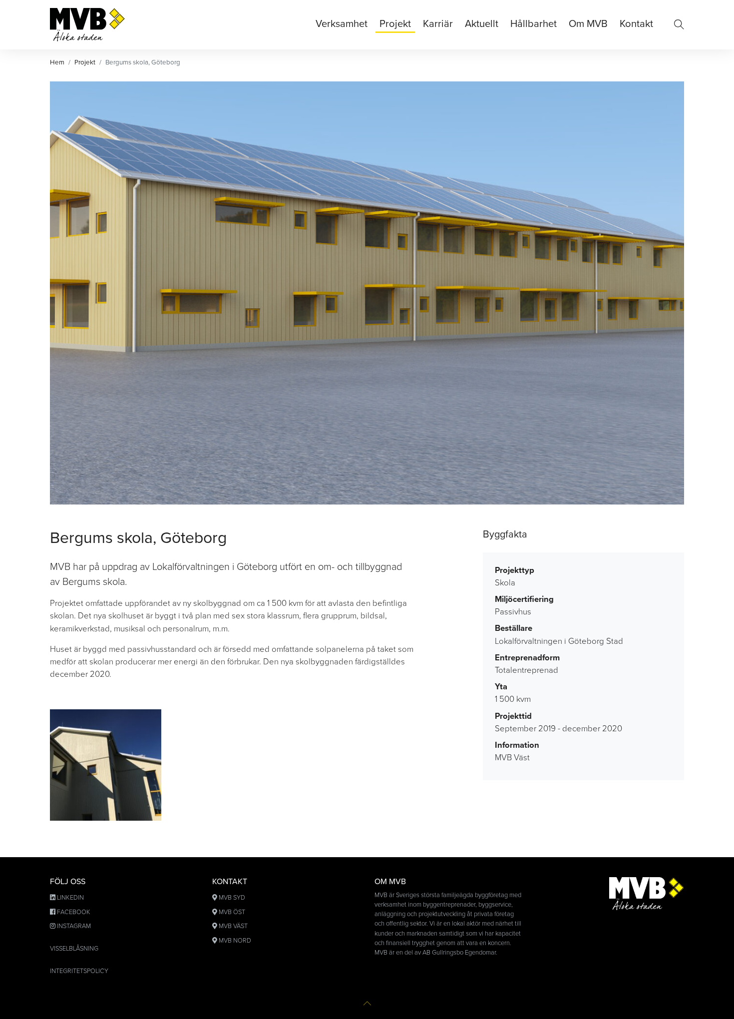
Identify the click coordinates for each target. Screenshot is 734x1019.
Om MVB (588, 24)
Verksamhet (341, 24)
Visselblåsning (74, 949)
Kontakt (636, 24)
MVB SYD (232, 898)
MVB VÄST (233, 926)
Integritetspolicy (79, 971)
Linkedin (70, 898)
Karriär (438, 24)
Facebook (73, 912)
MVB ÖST (232, 912)
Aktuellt (481, 24)
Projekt (395, 24)
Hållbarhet (533, 24)
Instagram (74, 926)
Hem (57, 62)
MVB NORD (235, 941)
